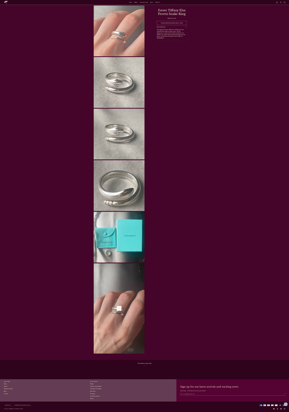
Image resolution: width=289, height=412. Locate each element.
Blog (5, 391)
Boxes (92, 398)
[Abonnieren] (284, 394)
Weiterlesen (160, 38)
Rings (91, 384)
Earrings (92, 393)
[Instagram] (284, 409)
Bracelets (93, 391)
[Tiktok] (277, 409)
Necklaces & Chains (95, 388)
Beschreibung (161, 27)
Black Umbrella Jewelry (12, 408)
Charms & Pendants (96, 386)
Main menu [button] (7, 381)
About (5, 386)
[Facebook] (274, 409)
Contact (6, 393)
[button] (130, 2)
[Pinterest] (281, 409)
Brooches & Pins (95, 396)
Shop (5, 384)
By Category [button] (94, 381)
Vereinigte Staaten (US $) (22, 405)
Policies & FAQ (8, 388)
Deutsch (7, 405)
